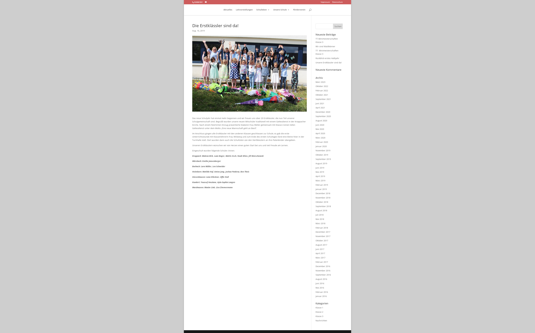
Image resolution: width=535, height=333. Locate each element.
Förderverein (299, 10)
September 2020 (323, 116)
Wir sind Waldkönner (325, 46)
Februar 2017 (322, 262)
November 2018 (323, 197)
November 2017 (323, 236)
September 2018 (323, 206)
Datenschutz (337, 2)
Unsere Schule (280, 10)
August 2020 (321, 120)
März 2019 (320, 180)
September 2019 (323, 159)
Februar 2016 (322, 292)
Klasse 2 (319, 312)
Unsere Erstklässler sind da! (329, 62)
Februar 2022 (322, 90)
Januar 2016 (321, 296)
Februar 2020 (322, 142)
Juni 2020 (320, 125)
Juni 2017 (320, 249)
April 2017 (320, 253)
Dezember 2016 (323, 266)
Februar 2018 (322, 227)
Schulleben (261, 10)
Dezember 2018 (323, 193)
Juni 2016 (320, 283)
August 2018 (321, 210)
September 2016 (323, 274)
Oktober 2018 (322, 202)
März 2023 (320, 82)
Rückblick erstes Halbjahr (327, 58)
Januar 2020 (321, 146)
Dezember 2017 (323, 232)
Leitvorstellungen (244, 10)
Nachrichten (321, 320)
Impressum (325, 2)
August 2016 (321, 279)
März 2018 (320, 223)
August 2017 (321, 245)
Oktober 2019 (322, 154)
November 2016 (323, 270)
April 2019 (320, 176)
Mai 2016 (320, 287)
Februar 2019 (322, 185)
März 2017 (320, 257)
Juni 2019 (320, 167)
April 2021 (320, 107)
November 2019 (323, 150)
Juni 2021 (320, 103)
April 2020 (320, 133)
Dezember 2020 (323, 112)
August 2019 (321, 163)
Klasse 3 (319, 316)
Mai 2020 (320, 129)
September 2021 (323, 99)
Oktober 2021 (322, 95)
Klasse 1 (319, 307)
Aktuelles (227, 10)
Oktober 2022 (322, 86)
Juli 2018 (320, 214)
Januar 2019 (321, 189)
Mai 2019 (320, 172)
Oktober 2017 (322, 240)
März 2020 (320, 137)
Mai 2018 (320, 219)
